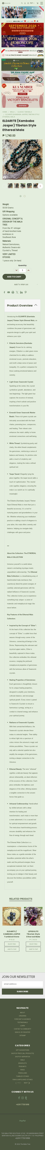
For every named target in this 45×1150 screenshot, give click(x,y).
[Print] (13, 292)
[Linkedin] (21, 292)
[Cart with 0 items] (37, 3)
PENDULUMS (22, 1073)
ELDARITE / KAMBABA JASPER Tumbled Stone (11, 934)
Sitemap (23, 1035)
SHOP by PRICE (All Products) (22, 1053)
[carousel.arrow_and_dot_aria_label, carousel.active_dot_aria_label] (21, 196)
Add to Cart (12, 949)
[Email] (8, 292)
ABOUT (22, 1012)
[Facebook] (4, 292)
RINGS (22, 1070)
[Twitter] (17, 292)
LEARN (22, 1026)
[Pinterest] (25, 292)
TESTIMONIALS (22, 1022)
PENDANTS (22, 1066)
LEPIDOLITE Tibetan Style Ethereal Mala (33, 934)
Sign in (17, 1032)
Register (26, 1032)
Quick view (12, 944)
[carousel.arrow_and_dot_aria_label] (25, 196)
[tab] (22, 305)
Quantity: (22, 265)
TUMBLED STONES (22, 1076)
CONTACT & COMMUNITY (22, 1029)
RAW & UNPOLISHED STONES (22, 1079)
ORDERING (22, 1016)
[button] (22, 12)
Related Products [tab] (20, 898)
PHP (31, 3)
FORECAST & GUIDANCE (22, 1019)
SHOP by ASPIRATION (22, 1057)
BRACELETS (22, 1063)
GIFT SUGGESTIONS (22, 1050)
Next (40, 186)
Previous (5, 186)
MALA (22, 1060)
